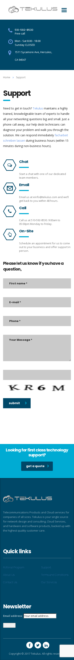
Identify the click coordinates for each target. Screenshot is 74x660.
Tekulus (38, 108)
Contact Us (10, 582)
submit (14, 403)
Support (46, 567)
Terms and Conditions (54, 574)
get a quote (35, 466)
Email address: (13, 616)
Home (6, 77)
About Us (9, 574)
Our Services (49, 582)
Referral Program (13, 567)
